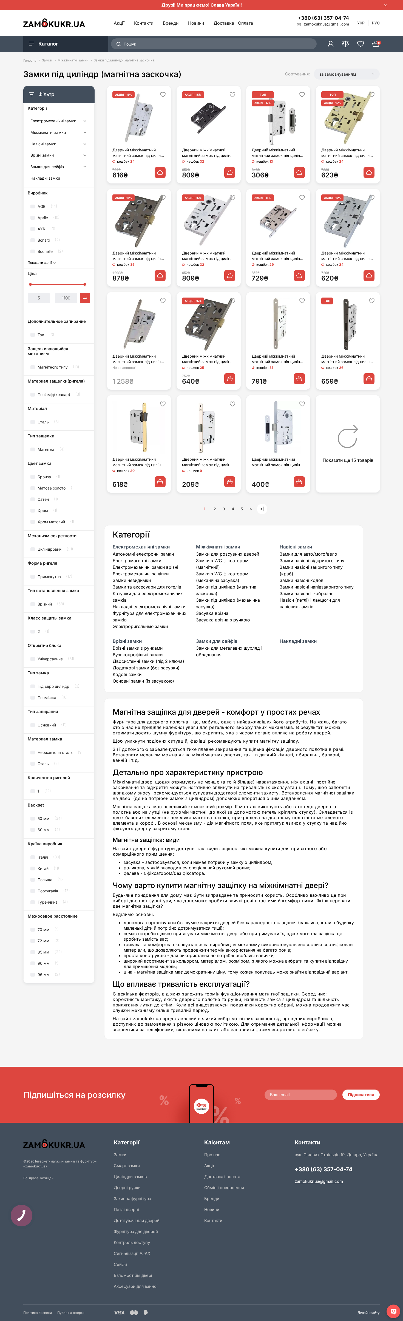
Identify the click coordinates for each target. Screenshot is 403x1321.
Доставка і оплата (233, 23)
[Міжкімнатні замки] (84, 133)
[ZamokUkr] (65, 1143)
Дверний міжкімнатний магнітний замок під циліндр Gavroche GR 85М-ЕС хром (278, 462)
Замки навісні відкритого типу (312, 560)
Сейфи (120, 1264)
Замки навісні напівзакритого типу (317, 587)
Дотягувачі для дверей (137, 1220)
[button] (347, 74)
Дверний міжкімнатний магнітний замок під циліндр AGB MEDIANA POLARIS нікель (347, 256)
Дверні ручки (127, 1187)
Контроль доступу (132, 1242)
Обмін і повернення (224, 1187)
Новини (196, 23)
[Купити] (160, 172)
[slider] (30, 284)
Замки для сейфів (47, 167)
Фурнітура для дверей (136, 1231)
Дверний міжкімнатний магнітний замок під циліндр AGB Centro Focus (139, 359)
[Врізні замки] (84, 156)
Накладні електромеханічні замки (149, 606)
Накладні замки (45, 178)
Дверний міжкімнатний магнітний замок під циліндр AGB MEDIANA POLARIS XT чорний (208, 153)
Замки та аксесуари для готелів (147, 587)
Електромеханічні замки (53, 121)
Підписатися (361, 1094)
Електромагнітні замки (137, 560)
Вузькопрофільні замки (138, 654)
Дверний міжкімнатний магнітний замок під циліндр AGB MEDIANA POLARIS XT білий (208, 256)
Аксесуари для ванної (136, 1286)
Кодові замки (127, 674)
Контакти (143, 23)
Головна (29, 60)
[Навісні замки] (84, 145)
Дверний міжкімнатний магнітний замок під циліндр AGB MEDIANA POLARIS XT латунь (347, 153)
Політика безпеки (37, 1313)
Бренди (170, 23)
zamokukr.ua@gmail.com (319, 1181)
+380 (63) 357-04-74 (323, 18)
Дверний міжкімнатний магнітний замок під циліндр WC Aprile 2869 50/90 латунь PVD (139, 462)
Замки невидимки (132, 580)
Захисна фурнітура (132, 1198)
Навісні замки (43, 144)
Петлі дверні (126, 1209)
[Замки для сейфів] (84, 168)
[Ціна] (85, 298)
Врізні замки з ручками (138, 648)
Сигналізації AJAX (132, 1253)
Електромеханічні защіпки (141, 573)
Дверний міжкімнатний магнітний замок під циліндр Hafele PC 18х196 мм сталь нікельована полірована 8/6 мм (278, 359)
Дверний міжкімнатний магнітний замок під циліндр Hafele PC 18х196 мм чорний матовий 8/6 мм (347, 359)
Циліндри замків (130, 1176)
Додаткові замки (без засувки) (146, 668)
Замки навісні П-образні (306, 593)
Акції (119, 23)
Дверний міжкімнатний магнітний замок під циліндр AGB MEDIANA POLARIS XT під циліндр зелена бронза (139, 256)
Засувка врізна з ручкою (223, 620)
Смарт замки (127, 1165)
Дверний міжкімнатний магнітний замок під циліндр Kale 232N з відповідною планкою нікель (278, 153)
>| (262, 509)
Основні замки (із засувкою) (143, 681)
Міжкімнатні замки (73, 60)
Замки (47, 60)
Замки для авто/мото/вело (308, 554)
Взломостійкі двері (133, 1275)
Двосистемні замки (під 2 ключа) (148, 661)
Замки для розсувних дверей (227, 554)
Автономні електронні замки (143, 554)
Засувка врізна (212, 613)
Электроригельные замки (140, 626)
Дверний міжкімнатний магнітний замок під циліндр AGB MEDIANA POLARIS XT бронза (208, 359)
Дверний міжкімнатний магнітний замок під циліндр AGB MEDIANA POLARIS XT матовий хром (278, 256)
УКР (361, 23)
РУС (376, 23)
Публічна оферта (70, 1313)
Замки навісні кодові (302, 580)
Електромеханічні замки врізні (145, 567)
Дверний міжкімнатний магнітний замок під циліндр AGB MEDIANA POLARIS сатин (139, 153)
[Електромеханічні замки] (84, 122)
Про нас (212, 1154)
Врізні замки (42, 155)
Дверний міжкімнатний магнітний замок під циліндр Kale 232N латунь (208, 462)
